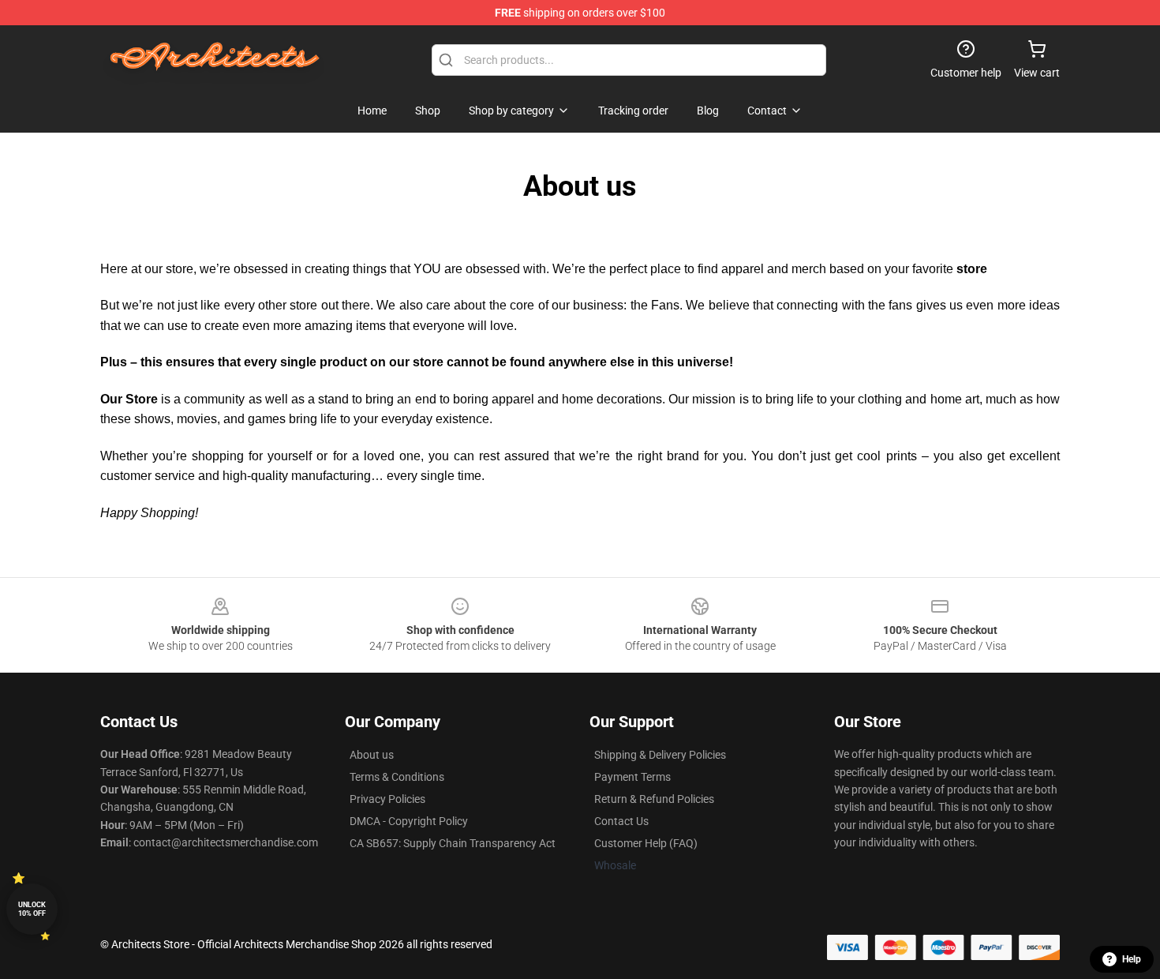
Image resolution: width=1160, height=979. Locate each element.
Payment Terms (632, 777)
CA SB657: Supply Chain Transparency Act (453, 843)
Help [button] (1131, 959)
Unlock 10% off (32, 909)
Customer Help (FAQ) (646, 843)
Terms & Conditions (397, 777)
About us (372, 754)
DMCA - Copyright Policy (409, 821)
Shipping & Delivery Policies (660, 754)
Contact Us (621, 821)
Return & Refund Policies (654, 799)
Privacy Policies (387, 799)
